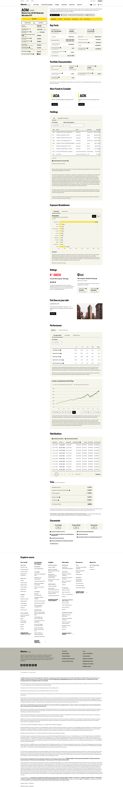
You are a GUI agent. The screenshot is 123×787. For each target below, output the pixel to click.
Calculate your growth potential (81, 568)
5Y (67, 412)
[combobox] (57, 125)
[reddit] (21, 665)
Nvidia (22, 628)
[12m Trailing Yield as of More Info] (31, 41)
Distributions (75, 19)
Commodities (23, 587)
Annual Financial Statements (57, 538)
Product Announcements (68, 658)
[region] (34, 40)
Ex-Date (60, 442)
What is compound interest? (66, 582)
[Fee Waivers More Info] (58, 500)
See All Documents (54, 543)
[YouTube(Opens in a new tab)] (36, 665)
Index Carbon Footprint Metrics (82, 758)
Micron (22, 626)
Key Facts (53, 19)
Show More (54, 251)
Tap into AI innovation (39, 603)
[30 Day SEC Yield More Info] (77, 66)
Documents (87, 19)
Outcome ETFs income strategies (53, 580)
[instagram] (24, 665)
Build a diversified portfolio (80, 571)
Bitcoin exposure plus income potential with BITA (39, 613)
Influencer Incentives (88, 663)
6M (57, 412)
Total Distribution (76, 442)
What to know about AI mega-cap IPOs (53, 593)
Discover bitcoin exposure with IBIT (38, 633)
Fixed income (23, 582)
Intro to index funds (66, 605)
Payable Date (68, 442)
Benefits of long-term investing (67, 578)
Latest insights (51, 567)
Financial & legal (80, 585)
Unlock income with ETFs (39, 588)
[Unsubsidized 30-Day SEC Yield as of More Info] (23, 35)
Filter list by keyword (68, 122)
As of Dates (55, 122)
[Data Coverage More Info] (97, 288)
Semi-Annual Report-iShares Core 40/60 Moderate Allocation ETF (62, 535)
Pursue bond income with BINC (39, 621)
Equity (22, 580)
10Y (70, 412)
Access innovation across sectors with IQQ (39, 629)
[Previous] (53, 474)
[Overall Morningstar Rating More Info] (67, 279)
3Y (63, 412)
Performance (67, 19)
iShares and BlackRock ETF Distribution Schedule (62, 540)
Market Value (99, 129)
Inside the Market (52, 586)
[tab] (54, 118)
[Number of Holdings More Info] (60, 66)
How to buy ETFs (66, 592)
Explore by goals (24, 569)
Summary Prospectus (83, 534)
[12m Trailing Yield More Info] (95, 66)
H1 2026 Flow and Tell (53, 595)
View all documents (80, 587)
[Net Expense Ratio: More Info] (29, 47)
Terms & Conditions (88, 653)
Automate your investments (37, 578)
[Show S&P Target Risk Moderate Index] (81, 384)
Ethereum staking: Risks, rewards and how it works (53, 571)
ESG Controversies (50, 759)
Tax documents (79, 583)
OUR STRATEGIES (38, 568)
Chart (94, 216)
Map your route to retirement (66, 615)
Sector (77, 129)
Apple (21, 618)
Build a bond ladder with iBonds (39, 584)
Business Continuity (88, 658)
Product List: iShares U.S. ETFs (58, 531)
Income (85, 442)
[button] (98, 4)
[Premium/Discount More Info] (60, 47)
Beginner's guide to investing (66, 574)
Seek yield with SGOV (39, 636)
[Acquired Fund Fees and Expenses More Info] (69, 490)
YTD (54, 412)
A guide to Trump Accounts (66, 626)
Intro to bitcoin (65, 607)
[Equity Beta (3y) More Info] (59, 77)
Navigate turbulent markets (38, 598)
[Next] (72, 474)
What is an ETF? (66, 590)
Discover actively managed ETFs (38, 606)
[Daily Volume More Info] (93, 29)
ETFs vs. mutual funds (67, 594)
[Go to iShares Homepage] (25, 4)
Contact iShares (66, 656)
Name (57, 129)
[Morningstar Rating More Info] (29, 51)
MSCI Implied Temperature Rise (62, 759)
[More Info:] (68, 160)
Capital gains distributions (79, 580)
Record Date (54, 442)
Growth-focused (24, 598)
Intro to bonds (65, 602)
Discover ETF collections (23, 574)
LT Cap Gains (96, 442)
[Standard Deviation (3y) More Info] (62, 73)
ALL (74, 412)
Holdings (60, 19)
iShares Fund (57, 679)
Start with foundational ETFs (39, 575)
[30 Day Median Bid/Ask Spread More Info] (65, 51)
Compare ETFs (24, 571)
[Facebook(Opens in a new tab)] (27, 665)
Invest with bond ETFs (39, 581)
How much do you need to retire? (66, 623)
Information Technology (23, 621)
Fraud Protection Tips (67, 661)
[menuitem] (36, 4)
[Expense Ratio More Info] (59, 497)
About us (92, 567)
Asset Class (89, 129)
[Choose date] (88, 412)
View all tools (79, 574)
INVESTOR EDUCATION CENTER (67, 568)
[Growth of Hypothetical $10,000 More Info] (72, 381)
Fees (81, 19)
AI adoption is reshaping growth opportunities (52, 576)
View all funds (23, 567)
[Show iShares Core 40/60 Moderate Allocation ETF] (63, 384)
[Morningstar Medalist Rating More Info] (33, 54)
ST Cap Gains (90, 442)
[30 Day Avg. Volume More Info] (87, 48)
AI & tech (22, 607)
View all (64, 584)
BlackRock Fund (65, 679)
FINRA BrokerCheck (88, 661)
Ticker (53, 129)
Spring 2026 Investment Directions (53, 589)
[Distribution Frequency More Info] (88, 42)
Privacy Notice (86, 656)
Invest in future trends (39, 601)
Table (98, 216)
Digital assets (23, 584)
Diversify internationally (37, 594)
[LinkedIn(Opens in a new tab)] (30, 665)
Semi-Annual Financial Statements (86, 531)
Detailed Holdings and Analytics (60, 160)
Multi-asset (23, 591)
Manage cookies (87, 666)
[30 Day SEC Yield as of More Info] (30, 38)
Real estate (23, 589)
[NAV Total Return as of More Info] (30, 31)
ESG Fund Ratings (70, 758)
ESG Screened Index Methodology (37, 759)
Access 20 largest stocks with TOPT (38, 625)
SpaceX (22, 624)
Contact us (92, 569)
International (23, 603)
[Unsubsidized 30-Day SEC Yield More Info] (92, 73)
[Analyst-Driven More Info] (86, 288)
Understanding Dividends (72, 438)
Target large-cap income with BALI (38, 618)
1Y (60, 412)
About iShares (65, 653)
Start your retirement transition (67, 619)
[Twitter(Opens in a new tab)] (33, 665)
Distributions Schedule (58, 438)
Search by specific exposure (24, 616)
